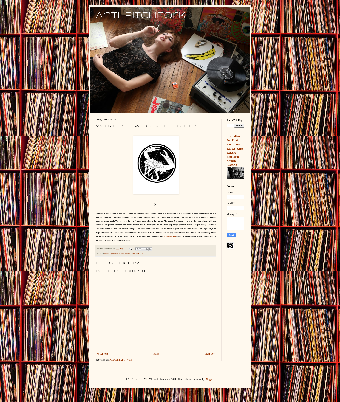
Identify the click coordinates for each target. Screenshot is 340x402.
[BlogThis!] (140, 249)
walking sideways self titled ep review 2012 (124, 253)
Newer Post (102, 353)
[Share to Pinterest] (150, 249)
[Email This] (136, 249)
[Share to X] (143, 249)
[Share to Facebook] (147, 249)
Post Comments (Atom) (121, 359)
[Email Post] (130, 248)
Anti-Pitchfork (141, 15)
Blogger (209, 379)
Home (156, 353)
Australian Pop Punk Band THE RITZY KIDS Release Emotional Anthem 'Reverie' (235, 150)
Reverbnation (170, 236)
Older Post (210, 353)
